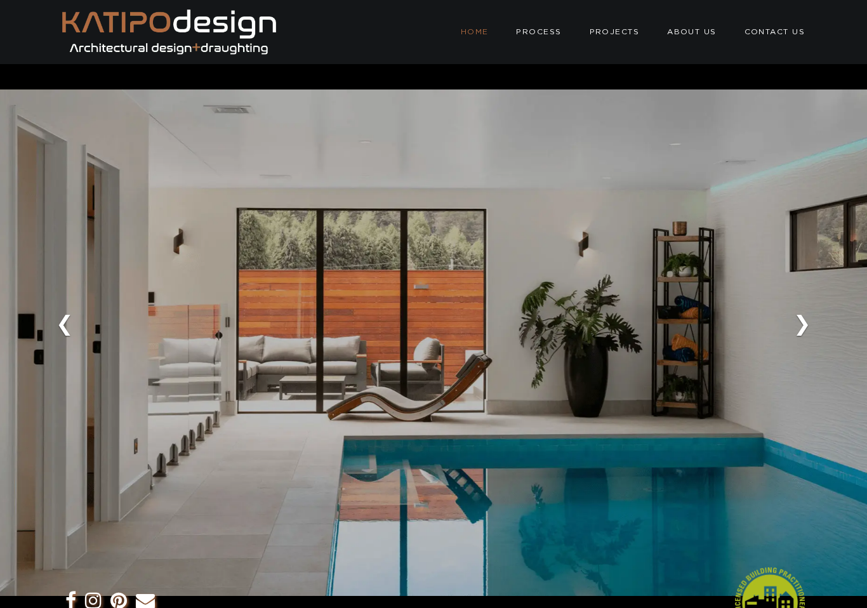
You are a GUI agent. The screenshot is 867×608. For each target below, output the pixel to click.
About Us (692, 31)
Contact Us (775, 31)
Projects (615, 31)
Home (475, 31)
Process (538, 31)
